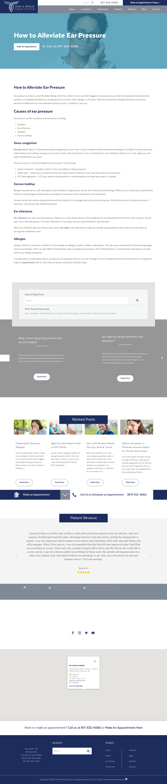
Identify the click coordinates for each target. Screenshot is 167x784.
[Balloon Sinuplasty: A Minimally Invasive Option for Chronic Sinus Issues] (136, 427)
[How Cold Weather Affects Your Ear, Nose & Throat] (101, 427)
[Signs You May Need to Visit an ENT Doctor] (65, 427)
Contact (132, 767)
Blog (131, 756)
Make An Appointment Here (124, 727)
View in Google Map (76, 686)
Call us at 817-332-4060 (84, 727)
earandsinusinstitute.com (77, 680)
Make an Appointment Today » (145, 2)
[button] (83, 693)
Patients (132, 761)
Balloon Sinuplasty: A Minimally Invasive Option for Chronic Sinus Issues (136, 447)
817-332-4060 (109, 2)
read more (41, 378)
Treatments (110, 767)
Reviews (132, 750)
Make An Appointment (26, 47)
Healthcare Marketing (113, 780)
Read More (24, 482)
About (108, 756)
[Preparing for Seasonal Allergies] (30, 427)
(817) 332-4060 (136, 494)
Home (108, 750)
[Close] (95, 661)
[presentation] (5, 358)
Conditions (110, 761)
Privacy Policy (97, 780)
